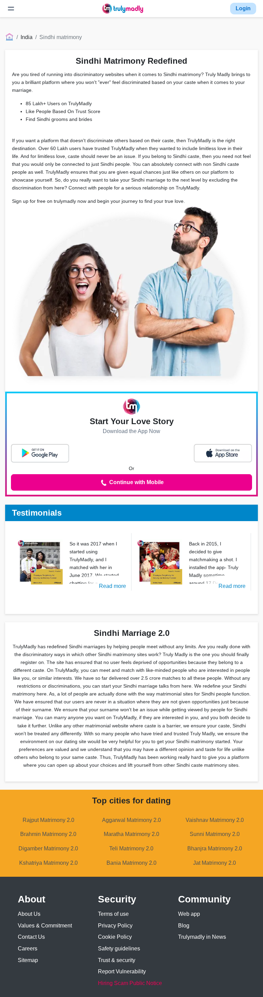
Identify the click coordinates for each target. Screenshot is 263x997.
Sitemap (28, 960)
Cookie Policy (115, 937)
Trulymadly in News (202, 937)
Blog (183, 925)
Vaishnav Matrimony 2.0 (215, 820)
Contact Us (31, 937)
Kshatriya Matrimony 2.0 (48, 863)
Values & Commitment (45, 925)
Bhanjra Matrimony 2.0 (214, 848)
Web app (189, 914)
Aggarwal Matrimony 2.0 (131, 820)
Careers (27, 948)
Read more (112, 586)
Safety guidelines (119, 948)
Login (243, 8)
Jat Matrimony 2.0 (214, 863)
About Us (29, 914)
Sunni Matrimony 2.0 (215, 834)
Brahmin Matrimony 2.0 (48, 834)
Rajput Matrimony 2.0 (48, 820)
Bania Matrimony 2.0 (131, 863)
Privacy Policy (115, 925)
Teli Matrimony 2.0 (131, 848)
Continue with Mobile (136, 482)
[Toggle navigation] (11, 8)
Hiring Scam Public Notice (130, 983)
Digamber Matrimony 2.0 (48, 848)
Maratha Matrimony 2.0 (131, 834)
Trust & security (116, 960)
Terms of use (113, 914)
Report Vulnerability (122, 971)
